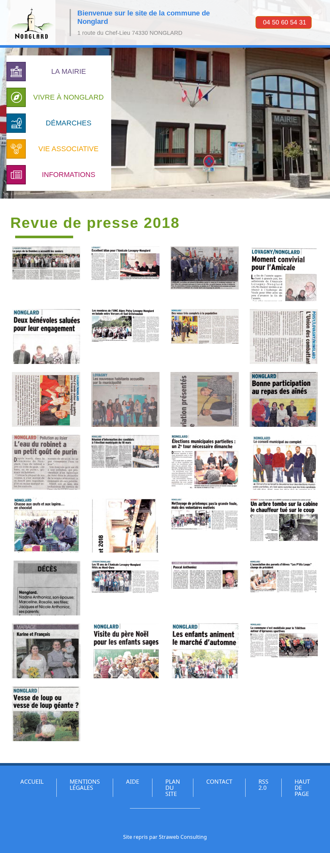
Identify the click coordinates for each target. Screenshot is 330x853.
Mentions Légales (85, 784)
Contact (219, 781)
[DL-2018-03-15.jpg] (125, 462)
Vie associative (68, 149)
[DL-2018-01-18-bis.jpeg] (284, 337)
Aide (132, 781)
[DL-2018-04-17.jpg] (204, 525)
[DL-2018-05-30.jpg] (125, 588)
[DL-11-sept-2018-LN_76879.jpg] (46, 274)
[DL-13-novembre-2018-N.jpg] (204, 274)
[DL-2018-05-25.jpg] (284, 525)
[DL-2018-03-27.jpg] (284, 462)
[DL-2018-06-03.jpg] (204, 588)
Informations (68, 175)
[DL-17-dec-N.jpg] (46, 337)
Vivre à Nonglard (68, 97)
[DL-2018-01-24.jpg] (125, 399)
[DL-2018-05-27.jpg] (46, 588)
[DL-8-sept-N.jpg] (46, 714)
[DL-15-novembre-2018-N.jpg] (284, 274)
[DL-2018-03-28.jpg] (46, 525)
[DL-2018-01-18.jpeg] (46, 399)
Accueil (32, 781)
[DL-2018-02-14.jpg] (284, 399)
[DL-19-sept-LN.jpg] (125, 337)
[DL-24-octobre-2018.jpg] (204, 651)
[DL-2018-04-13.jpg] (125, 525)
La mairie (68, 71)
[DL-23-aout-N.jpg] (46, 651)
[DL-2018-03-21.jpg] (204, 462)
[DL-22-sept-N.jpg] (284, 588)
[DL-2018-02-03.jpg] (204, 399)
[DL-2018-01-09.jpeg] (204, 337)
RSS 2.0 (263, 784)
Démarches (69, 123)
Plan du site (172, 788)
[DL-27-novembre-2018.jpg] (284, 651)
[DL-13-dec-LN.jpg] (125, 274)
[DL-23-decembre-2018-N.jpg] (125, 651)
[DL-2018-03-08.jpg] (46, 462)
